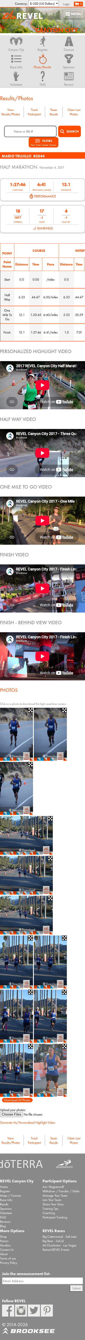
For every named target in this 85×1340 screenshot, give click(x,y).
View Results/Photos (10, 112)
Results (4, 1204)
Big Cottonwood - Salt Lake (59, 1236)
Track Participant (34, 112)
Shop (3, 1236)
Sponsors (6, 1208)
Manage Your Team (54, 1195)
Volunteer (6, 1213)
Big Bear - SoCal (53, 1241)
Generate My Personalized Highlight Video (27, 1122)
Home (4, 1187)
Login (66, 4)
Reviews (5, 1221)
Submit (76, 1288)
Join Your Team (51, 1200)
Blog (3, 1226)
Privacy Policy (8, 1263)
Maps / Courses (10, 1195)
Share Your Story (53, 1204)
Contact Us (7, 1249)
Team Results (54, 112)
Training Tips (50, 1208)
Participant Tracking (54, 1217)
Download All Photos (17, 1100)
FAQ (3, 1217)
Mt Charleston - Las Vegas (59, 1245)
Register (5, 1191)
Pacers (4, 1241)
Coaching (48, 1213)
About (3, 1254)
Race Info (6, 1200)
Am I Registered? (53, 1187)
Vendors (5, 1245)
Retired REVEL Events (55, 1249)
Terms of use (8, 1258)
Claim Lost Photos (73, 112)
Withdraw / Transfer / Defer (61, 1191)
